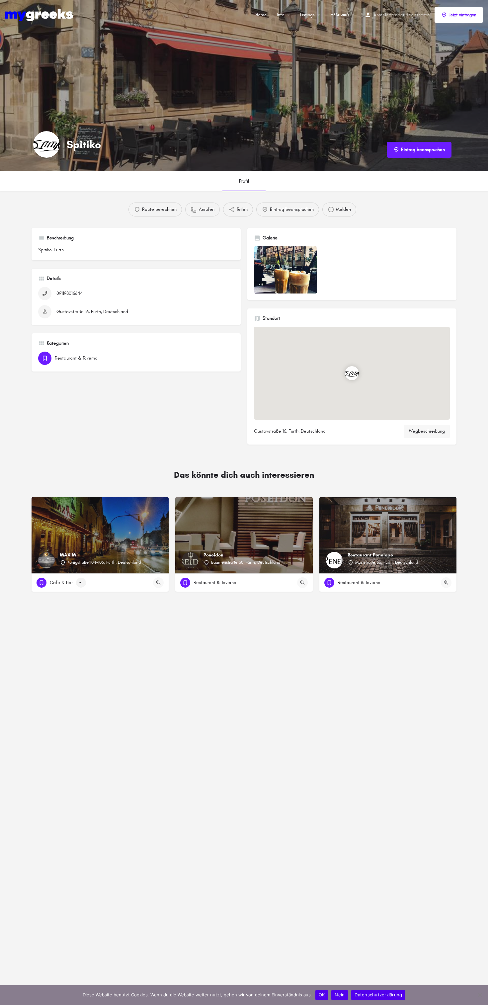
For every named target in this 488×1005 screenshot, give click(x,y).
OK (322, 994)
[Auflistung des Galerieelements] (285, 270)
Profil (244, 181)
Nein (340, 994)
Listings (307, 15)
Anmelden (383, 15)
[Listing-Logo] (46, 144)
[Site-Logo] (40, 14)
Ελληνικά (339, 15)
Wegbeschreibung (427, 431)
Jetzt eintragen (462, 15)
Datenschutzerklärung (378, 994)
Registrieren (418, 15)
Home (261, 15)
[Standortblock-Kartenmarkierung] (352, 373)
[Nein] (479, 995)
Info (281, 15)
